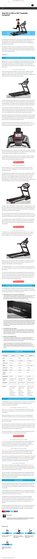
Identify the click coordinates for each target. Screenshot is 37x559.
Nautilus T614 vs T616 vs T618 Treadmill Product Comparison (29, 536)
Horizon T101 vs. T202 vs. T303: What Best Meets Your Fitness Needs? (18, 536)
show (7, 54)
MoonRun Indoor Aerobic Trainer (9, 409)
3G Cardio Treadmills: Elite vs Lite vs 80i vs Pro (7, 536)
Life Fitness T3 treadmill (7, 450)
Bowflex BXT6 (29, 465)
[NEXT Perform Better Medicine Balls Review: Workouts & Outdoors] (36, 557)
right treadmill (9, 61)
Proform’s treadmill (5, 441)
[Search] (34, 8)
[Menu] (3, 8)
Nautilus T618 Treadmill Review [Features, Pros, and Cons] (7, 548)
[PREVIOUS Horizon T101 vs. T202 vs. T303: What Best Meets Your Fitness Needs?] (1, 557)
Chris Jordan (9, 515)
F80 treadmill (12, 167)
